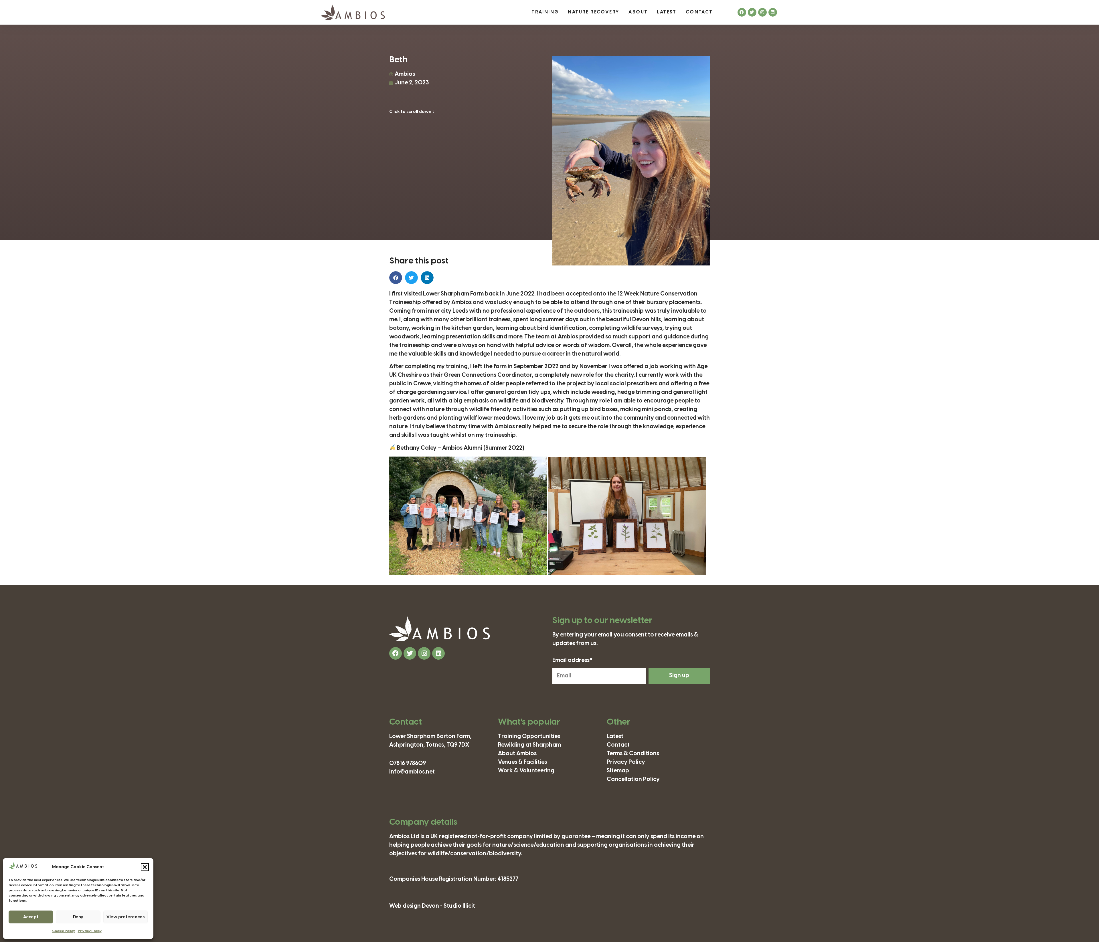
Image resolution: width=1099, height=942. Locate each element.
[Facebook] (742, 12)
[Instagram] (762, 12)
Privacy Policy (90, 931)
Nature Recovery (593, 12)
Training (545, 12)
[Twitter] (752, 12)
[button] (145, 867)
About (638, 12)
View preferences (125, 917)
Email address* (572, 660)
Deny (78, 917)
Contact (699, 12)
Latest (666, 12)
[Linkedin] (772, 12)
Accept (31, 917)
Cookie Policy (63, 931)
